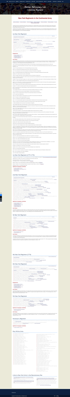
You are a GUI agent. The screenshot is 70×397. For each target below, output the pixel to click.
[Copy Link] (1, 199)
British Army (33, 1)
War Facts (45, 1)
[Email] (1, 201)
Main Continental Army (51, 46)
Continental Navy (28, 1)
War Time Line (55, 1)
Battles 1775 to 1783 (12, 1)
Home (7, 1)
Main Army (41, 162)
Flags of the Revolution (39, 1)
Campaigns (17, 1)
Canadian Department (28, 39)
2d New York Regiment (32, 268)
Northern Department (16, 39)
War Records (59, 1)
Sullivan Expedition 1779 (17, 205)
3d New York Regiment (33, 179)
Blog (62, 1)
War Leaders (49, 1)
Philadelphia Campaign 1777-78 (18, 204)
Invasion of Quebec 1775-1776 (18, 168)
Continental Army (22, 1)
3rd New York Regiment (30, 48)
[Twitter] (1, 197)
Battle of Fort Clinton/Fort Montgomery (19, 309)
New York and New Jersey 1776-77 (18, 231)
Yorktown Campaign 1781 (17, 57)
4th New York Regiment (30, 41)
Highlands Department (38, 184)
